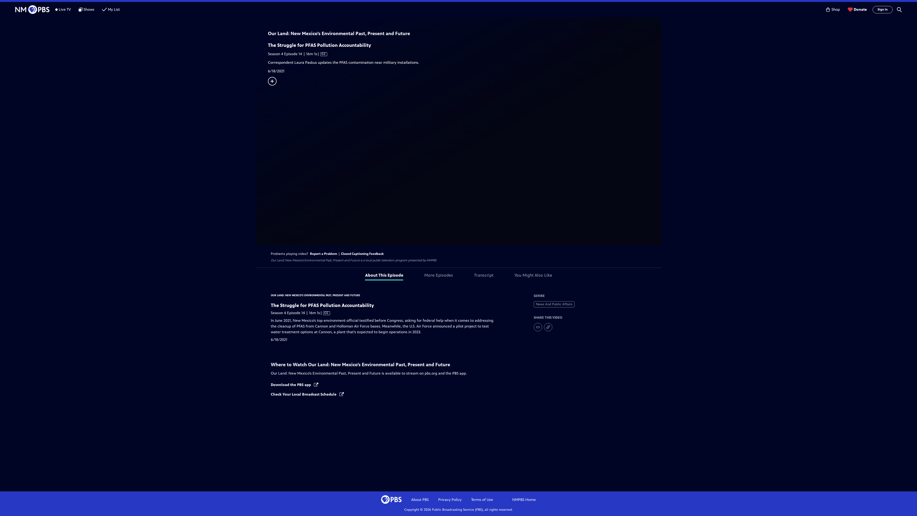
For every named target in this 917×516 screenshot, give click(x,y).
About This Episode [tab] (384, 275)
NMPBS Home (524, 499)
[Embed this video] (538, 327)
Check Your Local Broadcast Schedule (304, 394)
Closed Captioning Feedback (362, 254)
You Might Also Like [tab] (533, 275)
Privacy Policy (450, 499)
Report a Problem (323, 254)
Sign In (883, 9)
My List (114, 9)
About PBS (420, 499)
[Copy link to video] (548, 327)
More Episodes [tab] (438, 275)
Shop (836, 9)
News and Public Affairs (554, 304)
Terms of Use (482, 499)
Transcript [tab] (483, 275)
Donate (860, 9)
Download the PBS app (291, 384)
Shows (89, 9)
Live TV (65, 9)
